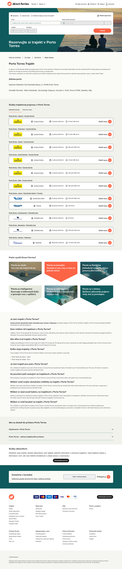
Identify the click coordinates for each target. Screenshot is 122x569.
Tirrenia (40, 193)
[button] (61, 429)
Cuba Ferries (92, 536)
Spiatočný (15, 15)
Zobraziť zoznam (14, 110)
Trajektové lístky (13, 523)
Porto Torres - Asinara (16, 237)
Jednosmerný (26, 15)
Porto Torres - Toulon (16, 142)
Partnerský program (41, 536)
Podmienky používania (68, 536)
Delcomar (28, 237)
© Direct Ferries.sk (13, 557)
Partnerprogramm (40, 534)
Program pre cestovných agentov (45, 539)
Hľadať (102, 30)
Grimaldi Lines (33, 213)
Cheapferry (92, 534)
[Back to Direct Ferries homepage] (18, 4)
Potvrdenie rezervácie (68, 511)
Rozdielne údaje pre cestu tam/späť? (43, 15)
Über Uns (11, 541)
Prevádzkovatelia (13, 513)
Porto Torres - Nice (15, 167)
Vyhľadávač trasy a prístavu (16, 516)
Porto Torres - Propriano (17, 129)
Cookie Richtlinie (67, 534)
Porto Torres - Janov (15, 193)
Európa (27, 58)
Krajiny (11, 508)
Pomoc (91, 508)
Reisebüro (38, 541)
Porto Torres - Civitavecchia (18, 213)
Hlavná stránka (15, 58)
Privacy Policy (66, 539)
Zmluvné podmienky (68, 544)
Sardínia (37, 58)
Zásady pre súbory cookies (69, 541)
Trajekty (91, 539)
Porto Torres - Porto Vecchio (18, 154)
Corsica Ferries (29, 116)
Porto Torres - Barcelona (17, 225)
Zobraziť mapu (27, 110)
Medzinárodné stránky (15, 536)
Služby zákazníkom (14, 511)
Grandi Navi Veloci (29, 193)
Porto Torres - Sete (15, 180)
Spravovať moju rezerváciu (69, 508)
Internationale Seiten (14, 534)
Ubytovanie (39, 508)
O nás (10, 539)
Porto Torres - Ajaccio (16, 116)
